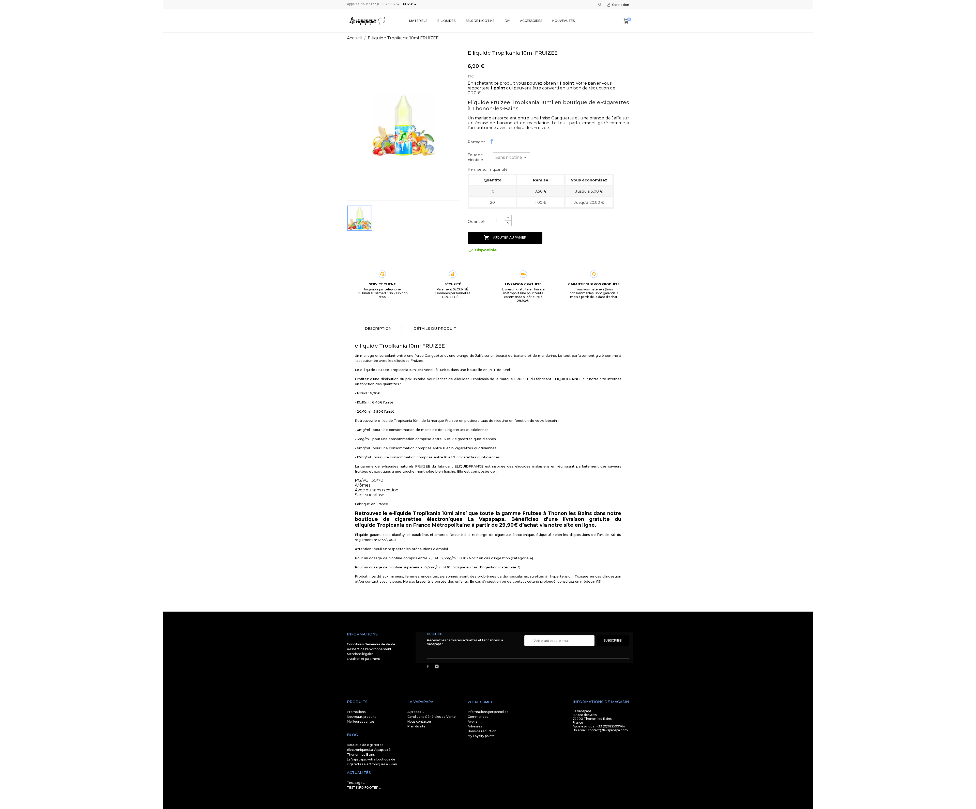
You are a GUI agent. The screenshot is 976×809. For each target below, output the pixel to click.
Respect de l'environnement (369, 649)
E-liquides (446, 21)
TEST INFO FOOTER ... (364, 787)
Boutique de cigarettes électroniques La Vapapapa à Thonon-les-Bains (369, 749)
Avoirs (472, 721)
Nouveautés (563, 21)
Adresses (475, 726)
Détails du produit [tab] (435, 328)
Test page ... (356, 783)
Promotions (356, 712)
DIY (507, 21)
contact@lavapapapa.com (608, 730)
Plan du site (416, 726)
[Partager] (492, 141)
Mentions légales (360, 654)
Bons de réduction (482, 731)
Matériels (418, 21)
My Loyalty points (481, 736)
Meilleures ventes (360, 721)
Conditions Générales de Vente (371, 644)
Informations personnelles (488, 712)
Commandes (478, 717)
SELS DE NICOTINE (480, 21)
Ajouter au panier (505, 238)
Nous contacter (419, 721)
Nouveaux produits (361, 717)
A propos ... (415, 712)
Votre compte (481, 702)
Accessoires (531, 21)
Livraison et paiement (363, 659)
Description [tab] (378, 328)
